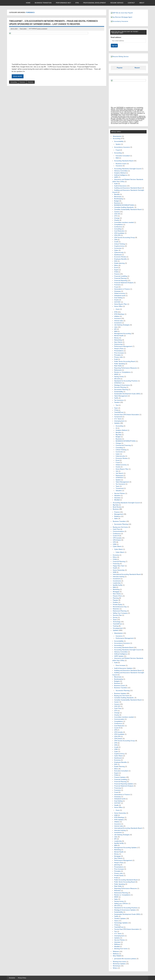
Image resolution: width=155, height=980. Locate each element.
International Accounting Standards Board (127, 574)
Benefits (117, 194)
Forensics (22, 82)
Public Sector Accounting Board (124, 361)
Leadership (116, 583)
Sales (116, 518)
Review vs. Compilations (122, 372)
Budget (116, 201)
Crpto (116, 751)
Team (116, 408)
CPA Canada (117, 538)
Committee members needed (124, 222)
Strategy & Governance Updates (125, 910)
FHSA (116, 272)
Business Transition (43, 3)
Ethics (116, 265)
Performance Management (123, 346)
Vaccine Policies (119, 493)
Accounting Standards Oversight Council (127, 168)
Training (115, 626)
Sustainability (118, 391)
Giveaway (117, 291)
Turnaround (118, 416)
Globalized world (119, 295)
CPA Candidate (119, 233)
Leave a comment (42, 28)
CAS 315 (117, 214)
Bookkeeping (118, 199)
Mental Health (118, 335)
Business (117, 203)
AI (116, 428)
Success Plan (117, 615)
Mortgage (116, 591)
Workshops (116, 966)
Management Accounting (122, 333)
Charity (116, 220)
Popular (119, 68)
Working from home (120, 948)
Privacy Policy (22, 978)
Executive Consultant (123, 156)
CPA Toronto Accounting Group (124, 237)
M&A (117, 158)
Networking (118, 340)
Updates (117, 423)
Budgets (117, 681)
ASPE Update (118, 656)
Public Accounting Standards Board (126, 880)
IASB (114, 572)
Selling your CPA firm (121, 903)
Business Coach (121, 163)
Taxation (117, 402)
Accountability (118, 141)
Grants (116, 300)
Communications (118, 531)
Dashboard (118, 254)
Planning (116, 598)
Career (116, 702)
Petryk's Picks (118, 348)
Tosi (117, 405)
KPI (115, 329)
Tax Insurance (119, 400)
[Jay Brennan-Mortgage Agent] (121, 17)
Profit (116, 359)
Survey (115, 617)
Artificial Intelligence (120, 175)
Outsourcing (118, 344)
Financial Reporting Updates (123, 784)
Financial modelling (120, 276)
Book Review (117, 507)
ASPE (116, 177)
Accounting (13, 82)
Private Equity (117, 604)
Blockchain (117, 196)
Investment (118, 323)
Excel (116, 267)
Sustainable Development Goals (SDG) (127, 394)
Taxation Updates (120, 918)
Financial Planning (120, 278)
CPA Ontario (117, 540)
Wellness (117, 944)
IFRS (77, 3)
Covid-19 (116, 535)
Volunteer (117, 498)
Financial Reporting (120, 280)
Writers (115, 968)
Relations (117, 516)
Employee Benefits (120, 259)
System (118, 144)
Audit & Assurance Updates (123, 668)
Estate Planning (119, 766)
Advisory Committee (121, 171)
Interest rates (118, 320)
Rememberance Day (120, 607)
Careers (117, 211)
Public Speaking (119, 363)
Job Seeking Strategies (122, 325)
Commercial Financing (123, 445)
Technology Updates (121, 923)
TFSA (116, 410)
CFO (115, 216)
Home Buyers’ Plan (120, 304)
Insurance (119, 166)
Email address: (116, 37)
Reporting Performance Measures (125, 368)
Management (118, 514)
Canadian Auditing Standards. (124, 207)
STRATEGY (118, 383)
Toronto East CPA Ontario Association (126, 414)
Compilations (118, 224)
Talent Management (120, 396)
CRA (115, 239)
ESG (115, 261)
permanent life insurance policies (125, 958)
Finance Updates (120, 777)
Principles (117, 355)
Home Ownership (118, 570)
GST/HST (117, 302)
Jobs (115, 327)
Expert (116, 270)
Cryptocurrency (119, 246)
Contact (131, 3)
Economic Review (120, 257)
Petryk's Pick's (117, 596)
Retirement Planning (119, 611)
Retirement (118, 370)
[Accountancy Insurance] (119, 21)
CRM (114, 544)
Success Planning (120, 387)
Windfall (116, 500)
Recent (137, 68)
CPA (115, 730)
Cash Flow (116, 529)
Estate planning (119, 263)
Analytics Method (120, 173)
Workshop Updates (119, 964)
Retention (116, 609)
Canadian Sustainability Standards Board (128, 209)
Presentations (118, 351)
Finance (117, 274)
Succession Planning (121, 389)
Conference (118, 227)
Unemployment (119, 421)
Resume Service (116, 3)
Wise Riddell (117, 956)
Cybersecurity (118, 252)
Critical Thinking (119, 244)
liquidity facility (117, 585)
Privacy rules (118, 357)
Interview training (118, 576)
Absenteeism (117, 136)
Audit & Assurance (120, 186)
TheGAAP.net (118, 412)
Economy (116, 555)
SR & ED (117, 379)
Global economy (119, 293)
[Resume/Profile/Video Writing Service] (120, 56)
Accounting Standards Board (123, 161)
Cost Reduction (119, 231)
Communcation (119, 719)
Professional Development (94, 3)
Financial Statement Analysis (123, 282)
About (141, 3)
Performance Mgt (63, 3)
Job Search (119, 473)
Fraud (118, 150)
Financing (116, 563)
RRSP (116, 374)
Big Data (118, 434)
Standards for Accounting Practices (125, 381)
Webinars (116, 951)
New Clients (118, 342)
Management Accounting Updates (125, 847)
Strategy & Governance (122, 385)
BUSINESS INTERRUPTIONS (124, 205)
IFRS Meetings (119, 314)
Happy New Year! (118, 566)
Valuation (119, 490)
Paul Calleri (23, 28)
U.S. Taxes (117, 419)
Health (115, 568)
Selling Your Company (120, 613)
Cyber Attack (117, 546)
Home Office (118, 306)
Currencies (117, 248)
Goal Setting (118, 297)
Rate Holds (118, 366)
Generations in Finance (122, 289)
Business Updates (120, 693)
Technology (116, 621)
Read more (17, 76)
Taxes (115, 619)
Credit (116, 242)
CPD (114, 542)
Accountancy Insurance (122, 147)
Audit (116, 183)
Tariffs (116, 398)
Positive (115, 602)
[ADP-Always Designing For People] (122, 13)
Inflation (116, 316)
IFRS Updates (119, 819)
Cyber (116, 250)
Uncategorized (118, 628)
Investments (117, 581)
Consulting (117, 229)
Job (117, 471)
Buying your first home (120, 527)
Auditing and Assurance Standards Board (128, 188)
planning (117, 865)
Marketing (116, 589)
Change (116, 218)
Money (116, 338)
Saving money (119, 376)
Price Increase (119, 353)
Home (28, 3)
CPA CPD (117, 235)
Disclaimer (12, 978)
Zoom (118, 309)
